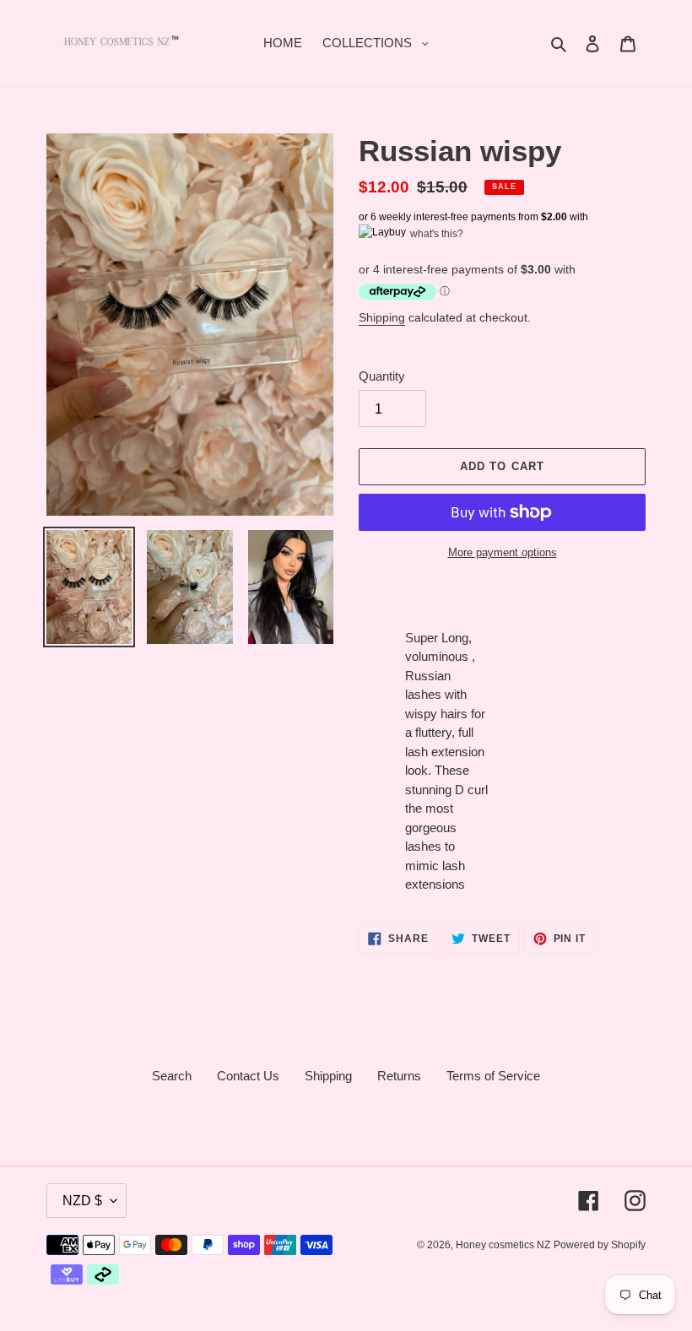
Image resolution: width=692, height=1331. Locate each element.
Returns (399, 1076)
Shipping (382, 317)
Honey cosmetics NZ (503, 1245)
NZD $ (82, 1200)
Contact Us (248, 1076)
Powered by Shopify (600, 1245)
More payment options (502, 552)
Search (172, 1076)
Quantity (382, 376)
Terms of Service (493, 1076)
